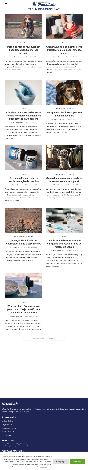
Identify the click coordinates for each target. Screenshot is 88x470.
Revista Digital (6, 435)
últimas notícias (9, 417)
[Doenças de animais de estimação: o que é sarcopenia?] (23, 220)
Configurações (61, 462)
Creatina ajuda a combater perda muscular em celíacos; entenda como (64, 50)
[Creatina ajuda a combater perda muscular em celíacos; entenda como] (64, 26)
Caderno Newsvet (8, 432)
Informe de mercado (9, 428)
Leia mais (43, 467)
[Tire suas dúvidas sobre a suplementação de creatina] (23, 157)
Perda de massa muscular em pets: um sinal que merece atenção (23, 50)
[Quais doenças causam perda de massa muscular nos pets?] (64, 157)
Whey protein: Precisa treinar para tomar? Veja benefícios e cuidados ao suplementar (23, 309)
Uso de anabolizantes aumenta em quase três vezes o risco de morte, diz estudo (64, 243)
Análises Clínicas (7, 421)
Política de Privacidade (13, 451)
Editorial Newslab (17, 57)
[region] (44, 461)
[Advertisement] (44, 368)
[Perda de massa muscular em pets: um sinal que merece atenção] (23, 26)
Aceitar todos (77, 462)
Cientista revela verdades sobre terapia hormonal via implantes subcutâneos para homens (23, 115)
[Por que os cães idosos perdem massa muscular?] (64, 92)
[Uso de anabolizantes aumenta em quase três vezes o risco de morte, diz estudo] (64, 220)
